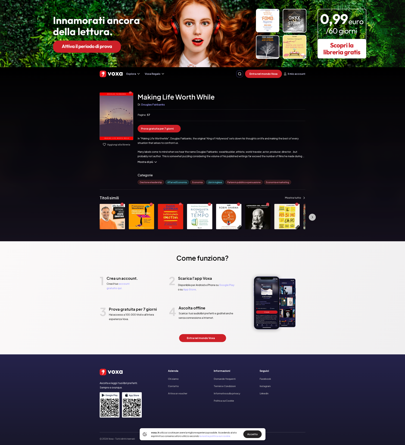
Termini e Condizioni (225, 385)
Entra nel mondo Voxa (263, 73)
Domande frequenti (225, 378)
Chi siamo (173, 378)
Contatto (173, 385)
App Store (189, 289)
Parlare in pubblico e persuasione (244, 182)
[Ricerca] (239, 73)
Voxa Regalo (152, 73)
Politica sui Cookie (224, 400)
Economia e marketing (277, 182)
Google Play (226, 285)
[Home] (111, 73)
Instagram (265, 385)
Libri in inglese (215, 182)
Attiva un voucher (177, 393)
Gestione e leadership (151, 182)
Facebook (265, 378)
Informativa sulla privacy (227, 393)
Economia (197, 182)
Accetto (252, 434)
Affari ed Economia (177, 182)
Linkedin (264, 393)
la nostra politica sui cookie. (215, 436)
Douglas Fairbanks (153, 104)
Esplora (131, 73)
